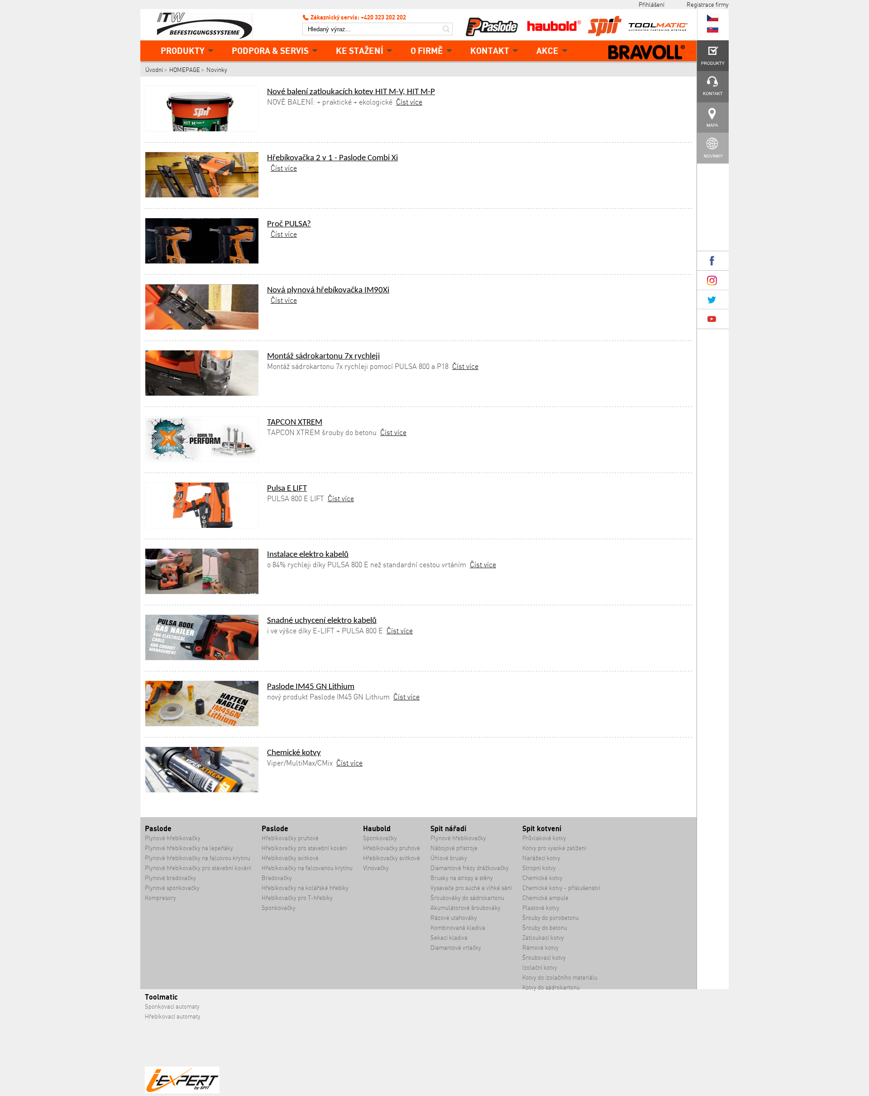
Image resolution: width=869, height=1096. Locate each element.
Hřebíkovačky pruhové (290, 838)
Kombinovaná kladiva (457, 927)
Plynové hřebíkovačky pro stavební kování (198, 868)
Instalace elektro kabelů (308, 554)
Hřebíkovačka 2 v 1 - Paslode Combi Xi (332, 158)
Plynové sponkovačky (172, 888)
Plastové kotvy (540, 908)
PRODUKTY (183, 50)
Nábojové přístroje (453, 848)
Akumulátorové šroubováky (465, 908)
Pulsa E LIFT (287, 488)
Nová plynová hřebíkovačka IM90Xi (328, 290)
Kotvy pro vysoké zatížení (554, 848)
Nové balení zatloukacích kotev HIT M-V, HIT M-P (351, 92)
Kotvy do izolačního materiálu (559, 977)
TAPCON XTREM (294, 422)
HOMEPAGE (184, 70)
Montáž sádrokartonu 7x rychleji (323, 356)
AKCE (547, 50)
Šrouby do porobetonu (550, 917)
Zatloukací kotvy (543, 937)
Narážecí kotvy (541, 858)
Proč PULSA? (289, 224)
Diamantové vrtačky (455, 947)
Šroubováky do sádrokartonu (467, 898)
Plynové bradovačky (170, 878)
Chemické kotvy (294, 753)
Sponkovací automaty (172, 1006)
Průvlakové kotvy (544, 838)
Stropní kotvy (539, 868)
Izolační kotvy (539, 967)
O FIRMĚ (427, 50)
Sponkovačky (279, 908)
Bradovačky (277, 878)
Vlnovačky (376, 868)
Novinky (216, 70)
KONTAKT (489, 50)
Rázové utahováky (453, 917)
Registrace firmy (708, 4)
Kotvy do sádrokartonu (551, 987)
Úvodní (154, 70)
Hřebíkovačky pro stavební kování (304, 848)
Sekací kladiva (449, 937)
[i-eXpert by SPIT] (182, 1091)
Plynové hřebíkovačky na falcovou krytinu (197, 858)
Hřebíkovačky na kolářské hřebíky (305, 888)
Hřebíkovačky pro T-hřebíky (297, 898)
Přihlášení (651, 4)
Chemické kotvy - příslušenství (561, 888)
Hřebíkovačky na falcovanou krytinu (307, 868)
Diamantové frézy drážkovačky (469, 868)
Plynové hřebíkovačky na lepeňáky (189, 848)
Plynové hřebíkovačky (173, 838)
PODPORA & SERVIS (270, 50)
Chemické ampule (545, 898)
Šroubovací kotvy (544, 957)
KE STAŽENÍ (359, 50)
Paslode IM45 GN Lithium (310, 687)
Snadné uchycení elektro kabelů (322, 621)
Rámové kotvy (540, 947)
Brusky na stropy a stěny (461, 878)
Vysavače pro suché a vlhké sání (471, 888)
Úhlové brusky (448, 858)
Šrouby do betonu (544, 927)
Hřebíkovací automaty (173, 1016)
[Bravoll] (647, 53)
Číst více (409, 101)
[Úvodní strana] (208, 24)
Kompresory (160, 898)
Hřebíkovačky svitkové (290, 858)
